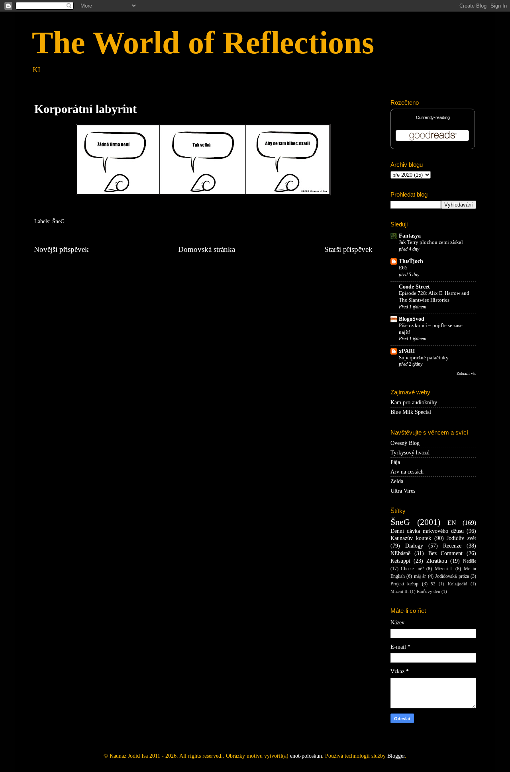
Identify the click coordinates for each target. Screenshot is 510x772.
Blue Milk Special (410, 412)
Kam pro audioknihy (413, 402)
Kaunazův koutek (410, 538)
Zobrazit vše (466, 373)
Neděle (469, 561)
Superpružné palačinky (424, 358)
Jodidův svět (461, 538)
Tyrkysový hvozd (410, 453)
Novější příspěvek (61, 249)
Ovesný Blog (405, 443)
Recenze (452, 546)
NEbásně (400, 553)
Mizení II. (399, 591)
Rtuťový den (428, 591)
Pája (395, 462)
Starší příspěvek (348, 249)
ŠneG (58, 221)
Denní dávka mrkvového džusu (427, 531)
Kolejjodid (457, 583)
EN (451, 522)
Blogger (396, 756)
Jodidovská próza (452, 576)
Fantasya (410, 236)
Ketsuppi (400, 561)
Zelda (396, 481)
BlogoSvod (411, 319)
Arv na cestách (407, 472)
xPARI (407, 351)
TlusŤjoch (411, 261)
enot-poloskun (306, 756)
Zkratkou (436, 561)
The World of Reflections (203, 42)
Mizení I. (444, 568)
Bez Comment (445, 553)
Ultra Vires (402, 491)
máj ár (420, 576)
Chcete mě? (412, 568)
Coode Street (414, 287)
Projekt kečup (404, 584)
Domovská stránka (206, 249)
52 (433, 583)
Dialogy (414, 546)
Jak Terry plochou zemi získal (431, 242)
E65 (403, 268)
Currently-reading (433, 117)
